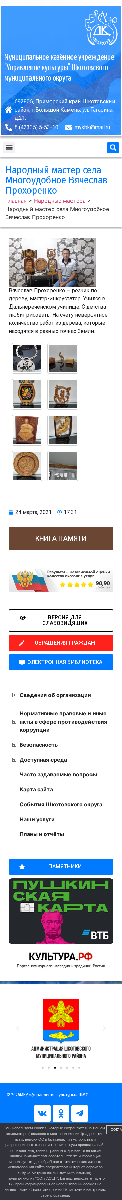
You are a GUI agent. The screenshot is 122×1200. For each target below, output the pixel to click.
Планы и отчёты (42, 834)
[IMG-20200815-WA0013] (27, 430)
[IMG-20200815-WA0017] (62, 466)
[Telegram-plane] (79, 1113)
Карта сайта (36, 789)
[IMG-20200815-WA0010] (62, 358)
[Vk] (42, 1113)
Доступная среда (43, 759)
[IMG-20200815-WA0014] (62, 430)
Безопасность (39, 744)
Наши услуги (37, 819)
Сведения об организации (55, 695)
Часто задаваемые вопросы (58, 774)
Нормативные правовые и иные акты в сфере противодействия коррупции (63, 721)
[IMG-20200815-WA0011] (27, 394)
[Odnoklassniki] (61, 1113)
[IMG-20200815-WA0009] (27, 358)
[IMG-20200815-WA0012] (62, 394)
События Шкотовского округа (61, 804)
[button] (9, 147)
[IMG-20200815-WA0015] (27, 466)
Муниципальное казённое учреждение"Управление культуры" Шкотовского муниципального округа (59, 67)
